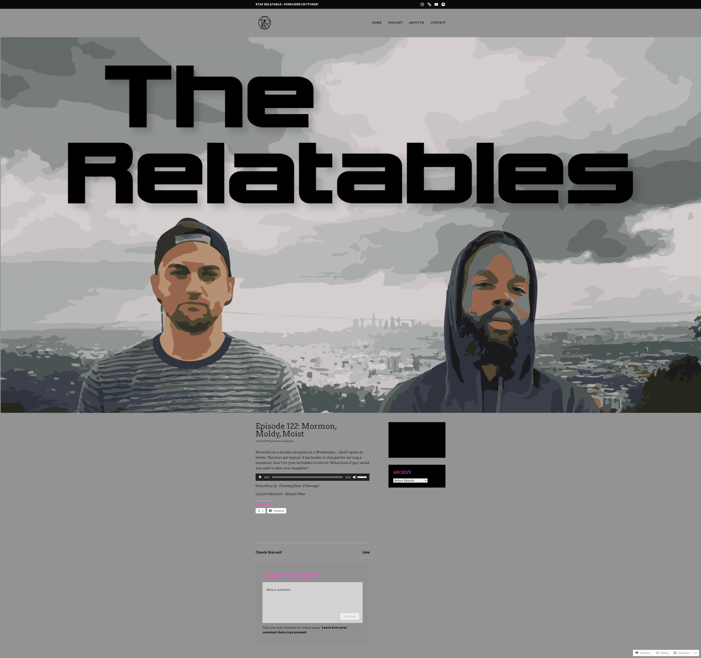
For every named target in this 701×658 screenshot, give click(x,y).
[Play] (260, 477)
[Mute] (354, 477)
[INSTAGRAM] (422, 4)
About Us (416, 22)
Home (377, 22)
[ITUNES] (429, 4)
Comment (350, 616)
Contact (438, 22)
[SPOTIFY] (443, 4)
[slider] (362, 476)
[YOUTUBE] (436, 4)
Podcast (395, 22)
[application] (312, 477)
